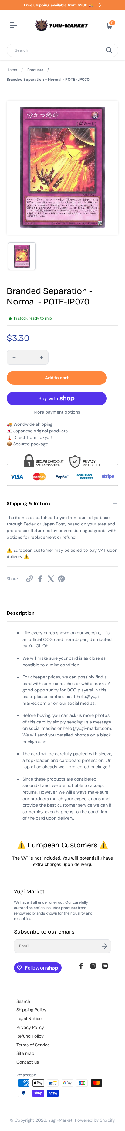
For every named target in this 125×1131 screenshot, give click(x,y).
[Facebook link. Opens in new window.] (81, 966)
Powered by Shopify (95, 1120)
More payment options (57, 412)
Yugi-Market (60, 1120)
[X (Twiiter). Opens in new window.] (51, 579)
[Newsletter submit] (104, 946)
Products (35, 69)
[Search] (109, 50)
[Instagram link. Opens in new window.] (93, 966)
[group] (22, 256)
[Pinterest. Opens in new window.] (61, 579)
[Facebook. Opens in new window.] (40, 579)
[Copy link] (29, 579)
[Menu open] (14, 26)
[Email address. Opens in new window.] (105, 966)
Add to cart (57, 377)
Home (12, 69)
